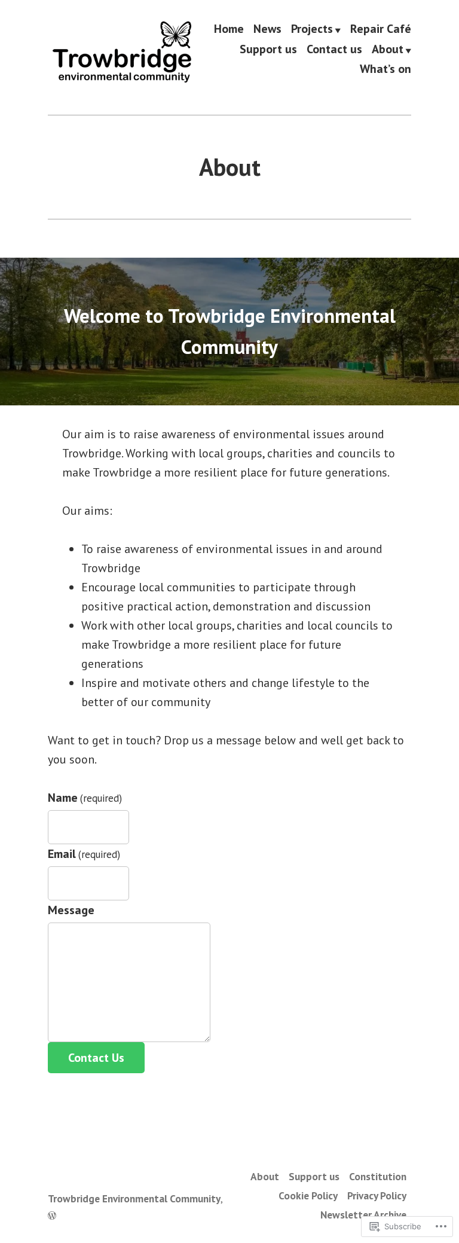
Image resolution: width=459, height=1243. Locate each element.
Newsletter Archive (363, 1214)
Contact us (334, 49)
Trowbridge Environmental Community (134, 1198)
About (387, 49)
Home (229, 29)
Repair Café (380, 29)
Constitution (377, 1176)
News (267, 29)
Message (71, 910)
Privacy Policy (376, 1195)
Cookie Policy (308, 1195)
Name (85, 797)
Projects (312, 29)
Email (84, 854)
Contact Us (96, 1057)
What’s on (385, 69)
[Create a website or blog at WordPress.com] (52, 1215)
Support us (268, 49)
